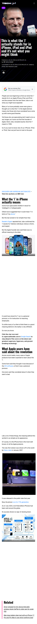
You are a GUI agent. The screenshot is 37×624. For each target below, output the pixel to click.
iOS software (8, 366)
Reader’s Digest (7, 221)
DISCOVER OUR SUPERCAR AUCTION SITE (16, 191)
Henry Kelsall (9, 62)
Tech (3, 7)
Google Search (26, 337)
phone (13, 214)
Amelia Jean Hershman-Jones (9, 66)
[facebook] (4, 73)
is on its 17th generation (21, 502)
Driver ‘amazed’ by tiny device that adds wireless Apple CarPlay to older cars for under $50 (19, 609)
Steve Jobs (7, 450)
